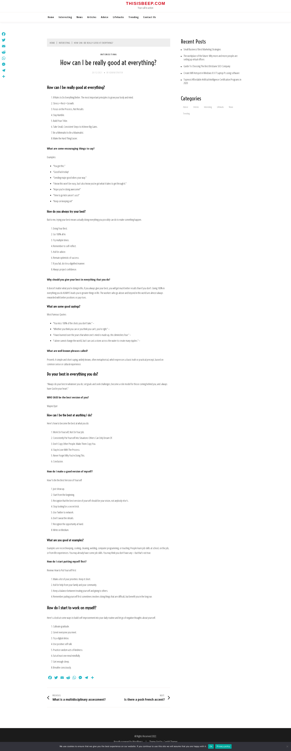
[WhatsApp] (4, 58)
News (80, 17)
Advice (104, 17)
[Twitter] (4, 40)
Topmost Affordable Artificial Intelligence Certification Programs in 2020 (212, 81)
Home (51, 17)
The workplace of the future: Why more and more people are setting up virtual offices (210, 57)
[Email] (4, 46)
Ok (211, 746)
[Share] (4, 76)
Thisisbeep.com (145, 3)
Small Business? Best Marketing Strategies (202, 49)
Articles (91, 17)
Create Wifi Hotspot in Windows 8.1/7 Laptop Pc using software (211, 73)
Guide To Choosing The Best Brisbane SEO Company (207, 66)
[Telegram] (4, 70)
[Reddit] (4, 52)
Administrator (116, 72)
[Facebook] (4, 34)
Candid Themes (171, 741)
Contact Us (149, 17)
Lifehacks (118, 17)
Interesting (65, 17)
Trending (134, 17)
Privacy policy (223, 746)
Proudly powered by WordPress (128, 741)
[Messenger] (4, 64)
